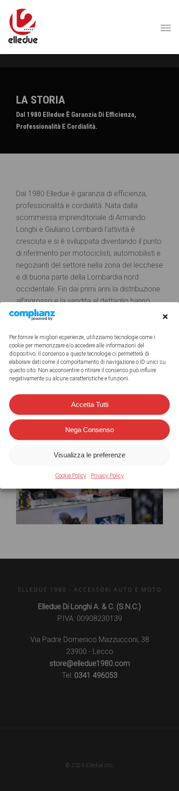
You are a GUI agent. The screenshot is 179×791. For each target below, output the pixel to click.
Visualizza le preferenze (89, 455)
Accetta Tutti (89, 404)
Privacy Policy (107, 476)
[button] (165, 316)
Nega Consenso (89, 430)
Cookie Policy (70, 476)
